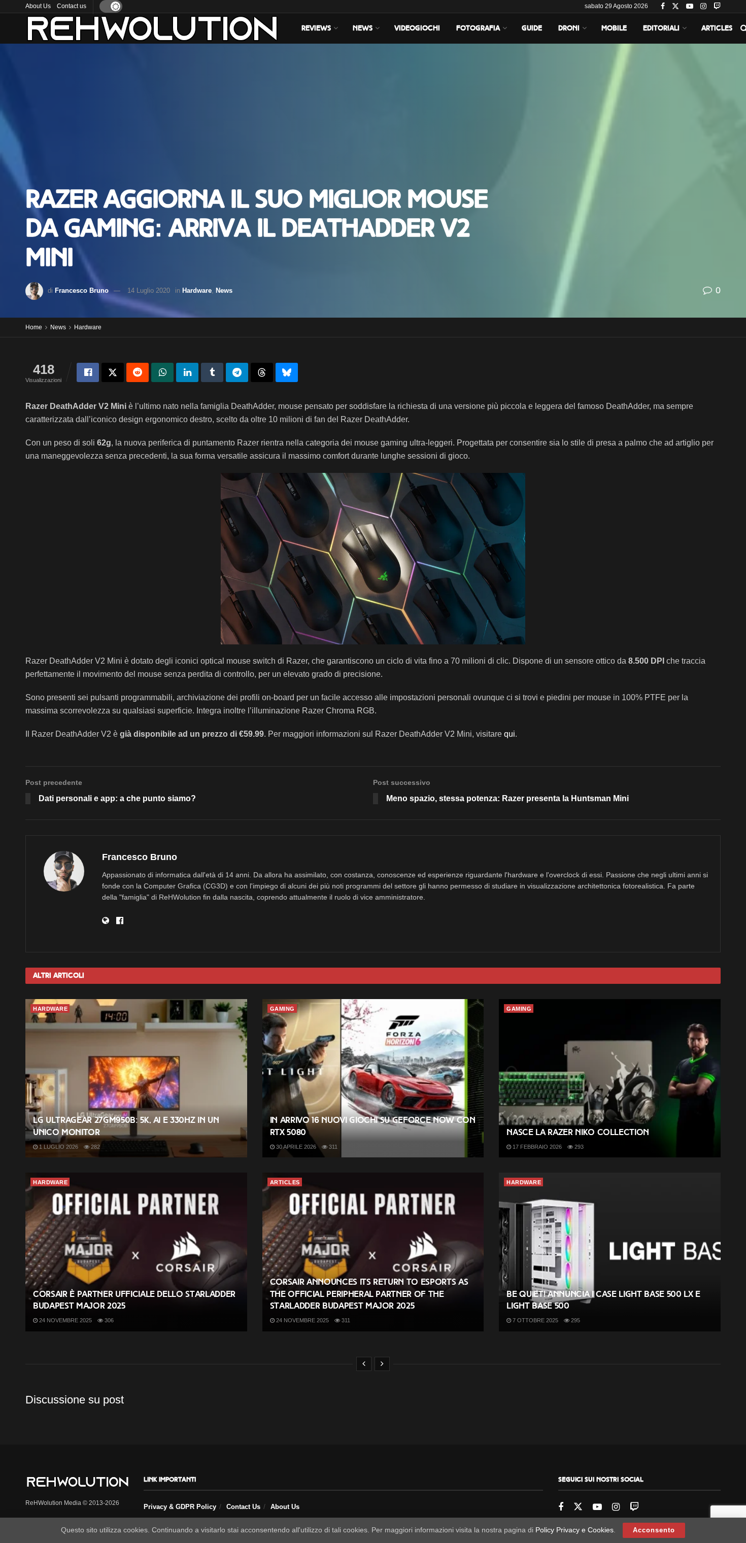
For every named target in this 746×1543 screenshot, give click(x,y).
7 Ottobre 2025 (534, 1320)
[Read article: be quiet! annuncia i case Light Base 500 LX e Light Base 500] (610, 1252)
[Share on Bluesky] (287, 372)
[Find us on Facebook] (663, 6)
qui (509, 734)
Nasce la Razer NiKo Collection (577, 1132)
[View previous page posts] (363, 1364)
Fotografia (478, 28)
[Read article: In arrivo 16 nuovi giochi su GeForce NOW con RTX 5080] (373, 1078)
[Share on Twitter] (112, 372)
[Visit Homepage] (152, 28)
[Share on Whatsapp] (162, 372)
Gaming (282, 1009)
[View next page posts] (382, 1364)
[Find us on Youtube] (689, 6)
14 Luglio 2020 (148, 290)
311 (332, 1147)
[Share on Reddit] (137, 372)
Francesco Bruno (82, 290)
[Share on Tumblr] (212, 372)
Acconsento (654, 1530)
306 (108, 1320)
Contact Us (243, 1507)
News (362, 28)
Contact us (71, 6)
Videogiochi (417, 28)
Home (33, 327)
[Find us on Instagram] (703, 6)
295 (574, 1320)
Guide (532, 28)
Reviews (316, 28)
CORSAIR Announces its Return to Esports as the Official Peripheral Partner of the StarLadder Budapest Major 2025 (369, 1294)
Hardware (197, 290)
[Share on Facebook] (88, 372)
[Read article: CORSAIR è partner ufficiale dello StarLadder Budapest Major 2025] (136, 1252)
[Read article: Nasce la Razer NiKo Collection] (610, 1078)
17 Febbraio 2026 (536, 1147)
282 (94, 1147)
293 (578, 1147)
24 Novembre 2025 (65, 1320)
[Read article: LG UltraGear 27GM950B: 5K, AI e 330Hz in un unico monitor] (136, 1078)
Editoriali (661, 28)
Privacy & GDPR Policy (180, 1507)
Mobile (614, 28)
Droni (569, 28)
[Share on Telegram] (237, 372)
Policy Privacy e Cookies (574, 1530)
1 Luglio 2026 (58, 1147)
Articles (716, 28)
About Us (38, 6)
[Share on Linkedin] (187, 372)
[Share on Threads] (262, 372)
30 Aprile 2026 (295, 1147)
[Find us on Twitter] (675, 6)
